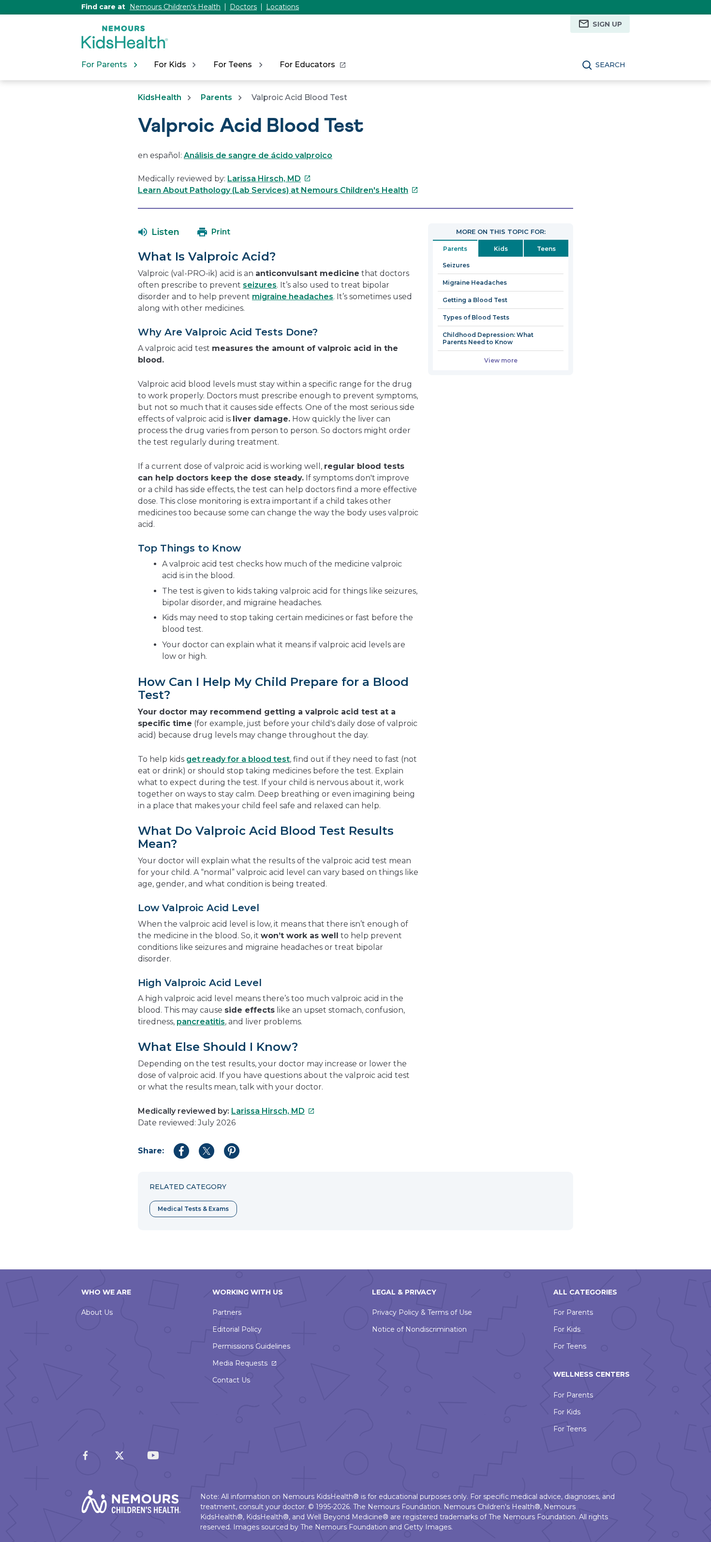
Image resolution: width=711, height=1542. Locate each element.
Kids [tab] (501, 248)
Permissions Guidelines (251, 1346)
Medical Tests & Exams (193, 1208)
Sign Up (607, 24)
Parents (216, 97)
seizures (260, 285)
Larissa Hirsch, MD (269, 178)
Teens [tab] (546, 248)
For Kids (566, 1329)
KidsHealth (159, 97)
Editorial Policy (237, 1329)
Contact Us (231, 1380)
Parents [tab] (455, 248)
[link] (312, 65)
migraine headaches (292, 296)
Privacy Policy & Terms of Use (422, 1312)
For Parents (573, 1312)
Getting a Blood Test (475, 300)
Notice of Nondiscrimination (419, 1329)
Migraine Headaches (475, 282)
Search (610, 64)
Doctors (243, 6)
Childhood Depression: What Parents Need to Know (488, 338)
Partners (226, 1312)
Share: (151, 1150)
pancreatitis (201, 1021)
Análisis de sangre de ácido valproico (258, 155)
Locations (282, 6)
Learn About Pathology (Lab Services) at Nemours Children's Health (278, 190)
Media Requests (239, 1363)
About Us (97, 1312)
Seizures (456, 265)
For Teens (569, 1346)
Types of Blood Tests (476, 317)
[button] (159, 232)
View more (501, 360)
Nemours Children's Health (175, 6)
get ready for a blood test (238, 759)
